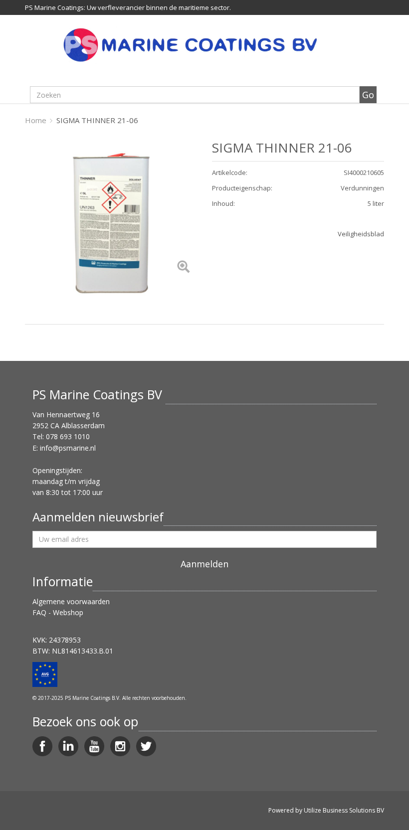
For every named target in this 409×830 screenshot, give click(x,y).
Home (35, 120)
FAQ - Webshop (57, 612)
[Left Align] (183, 267)
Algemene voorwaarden (71, 601)
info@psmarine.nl (68, 448)
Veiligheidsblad (361, 233)
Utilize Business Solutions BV (344, 810)
